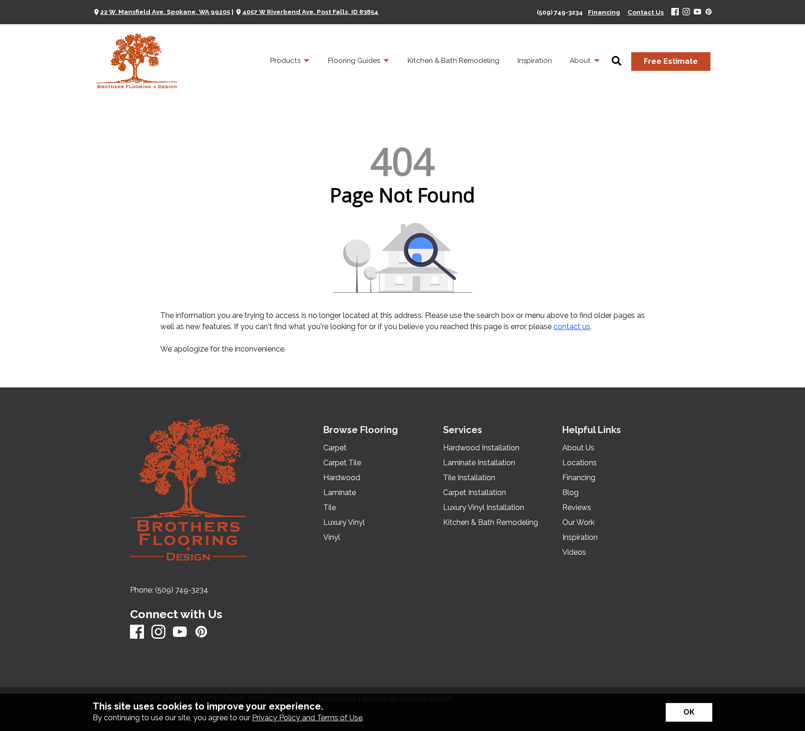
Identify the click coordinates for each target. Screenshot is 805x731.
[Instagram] (686, 12)
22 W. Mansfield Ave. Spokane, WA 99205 (165, 11)
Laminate (339, 493)
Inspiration (580, 537)
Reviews (576, 507)
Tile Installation (469, 478)
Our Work (578, 522)
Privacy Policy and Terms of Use (307, 717)
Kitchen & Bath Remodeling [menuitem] (453, 60)
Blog (570, 493)
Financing (578, 478)
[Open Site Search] (616, 61)
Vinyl (331, 537)
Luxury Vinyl (344, 522)
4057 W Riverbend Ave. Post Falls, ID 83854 (310, 11)
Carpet (335, 448)
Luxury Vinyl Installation (483, 507)
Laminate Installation (479, 463)
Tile (329, 507)
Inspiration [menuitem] (535, 60)
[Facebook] (675, 12)
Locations (579, 463)
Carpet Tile (342, 463)
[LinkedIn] (708, 12)
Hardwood (341, 478)
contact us (571, 326)
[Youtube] (697, 12)
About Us (578, 448)
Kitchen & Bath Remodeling (490, 522)
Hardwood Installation (481, 448)
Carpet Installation (474, 493)
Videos (574, 552)
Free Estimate (671, 61)
